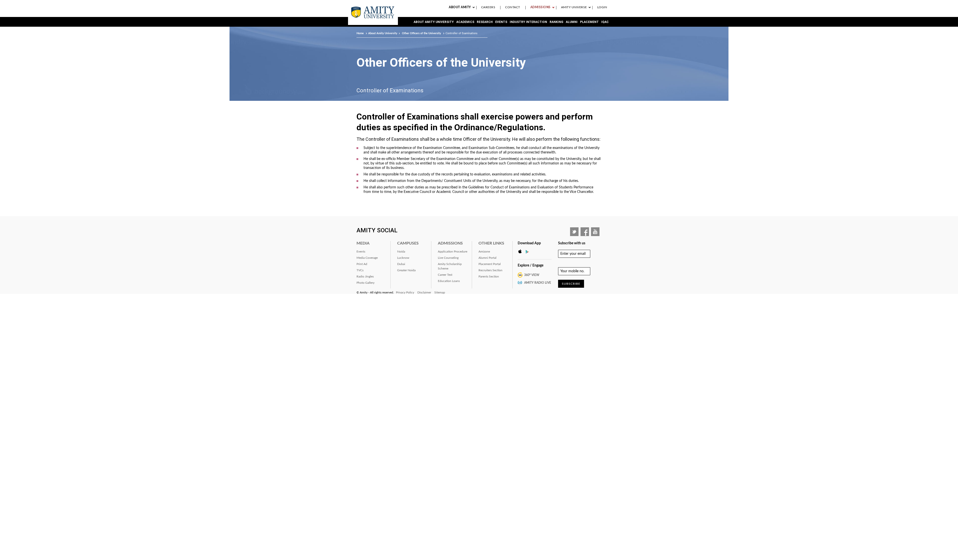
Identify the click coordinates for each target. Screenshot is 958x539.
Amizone (484, 251)
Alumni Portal (487, 257)
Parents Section (489, 276)
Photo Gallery (365, 282)
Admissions (540, 7)
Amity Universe (574, 7)
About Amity (460, 7)
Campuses (408, 243)
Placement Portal (490, 264)
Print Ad (362, 264)
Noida (401, 251)
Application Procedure (452, 251)
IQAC (605, 22)
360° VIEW (531, 274)
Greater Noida (406, 270)
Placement (589, 22)
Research (485, 22)
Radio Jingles (365, 276)
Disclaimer (424, 292)
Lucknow (403, 257)
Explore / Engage (530, 265)
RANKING (556, 22)
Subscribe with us (571, 243)
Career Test (445, 274)
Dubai (401, 264)
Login (602, 7)
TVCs (360, 270)
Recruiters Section (490, 270)
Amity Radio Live (537, 282)
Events (501, 22)
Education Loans (449, 280)
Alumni (572, 22)
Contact (512, 7)
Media (363, 243)
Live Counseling (448, 257)
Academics (465, 22)
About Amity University (434, 22)
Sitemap (439, 292)
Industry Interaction (528, 22)
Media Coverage (367, 257)
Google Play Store (529, 251)
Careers (488, 7)
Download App (529, 243)
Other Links (491, 243)
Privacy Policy (405, 292)
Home (360, 33)
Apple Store (521, 251)
